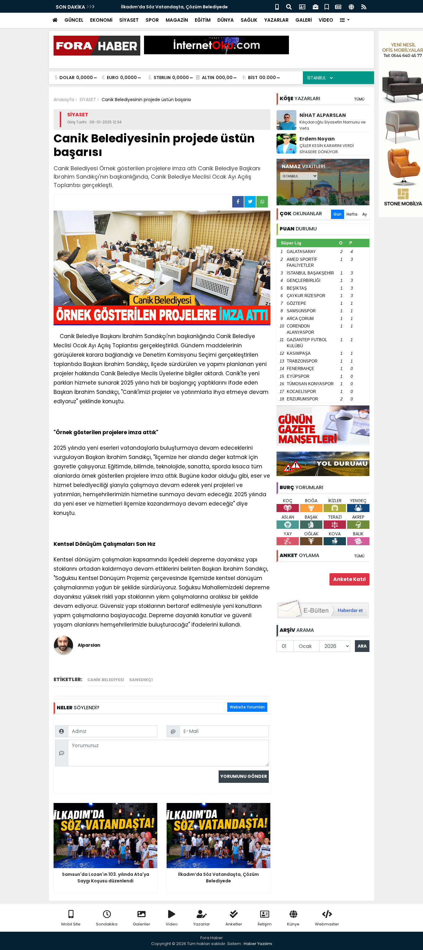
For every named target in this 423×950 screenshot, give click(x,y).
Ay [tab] (364, 214)
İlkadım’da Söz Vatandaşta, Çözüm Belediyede (155, 7)
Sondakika (106, 924)
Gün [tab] (338, 214)
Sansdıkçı (141, 680)
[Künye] (351, 6)
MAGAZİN (177, 20)
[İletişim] (302, 6)
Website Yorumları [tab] (247, 707)
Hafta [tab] (352, 214)
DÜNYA (225, 20)
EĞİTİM (203, 20)
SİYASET (129, 20)
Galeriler (141, 924)
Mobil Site (71, 924)
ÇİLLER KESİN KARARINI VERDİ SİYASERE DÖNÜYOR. (326, 149)
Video (172, 924)
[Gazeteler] (338, 6)
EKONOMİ (101, 20)
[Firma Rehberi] (315, 6)
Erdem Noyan (317, 138)
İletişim (265, 924)
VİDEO (326, 20)
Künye (293, 924)
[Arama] (289, 6)
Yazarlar (201, 924)
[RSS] (363, 6)
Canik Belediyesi (105, 680)
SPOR (152, 20)
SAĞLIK (249, 20)
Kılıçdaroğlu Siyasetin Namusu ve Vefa (332, 125)
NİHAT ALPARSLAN (322, 115)
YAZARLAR (276, 20)
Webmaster (327, 924)
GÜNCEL (73, 20)
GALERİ (303, 20)
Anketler (233, 924)
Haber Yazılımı (258, 944)
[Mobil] (277, 6)
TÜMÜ (359, 99)
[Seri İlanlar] (326, 6)
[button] (345, 20)
